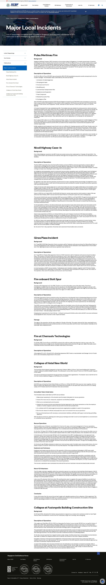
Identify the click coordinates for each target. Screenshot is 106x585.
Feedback (80, 572)
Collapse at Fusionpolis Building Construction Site (14, 94)
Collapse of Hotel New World (13, 90)
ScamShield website (54, 12)
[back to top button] (98, 553)
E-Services (91, 5)
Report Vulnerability (12, 578)
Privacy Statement (24, 578)
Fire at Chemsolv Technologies (14, 86)
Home (7, 18)
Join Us (80, 5)
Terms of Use (33, 578)
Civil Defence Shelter (46, 5)
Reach (85, 572)
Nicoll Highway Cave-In (12, 75)
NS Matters (58, 5)
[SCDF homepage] (12, 6)
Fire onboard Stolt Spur (12, 83)
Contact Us (74, 572)
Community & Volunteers (69, 5)
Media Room (21, 18)
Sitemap (39, 578)
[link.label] (93, 572)
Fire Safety (35, 5)
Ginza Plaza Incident (11, 79)
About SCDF (24, 5)
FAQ (90, 572)
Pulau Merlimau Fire (11, 72)
